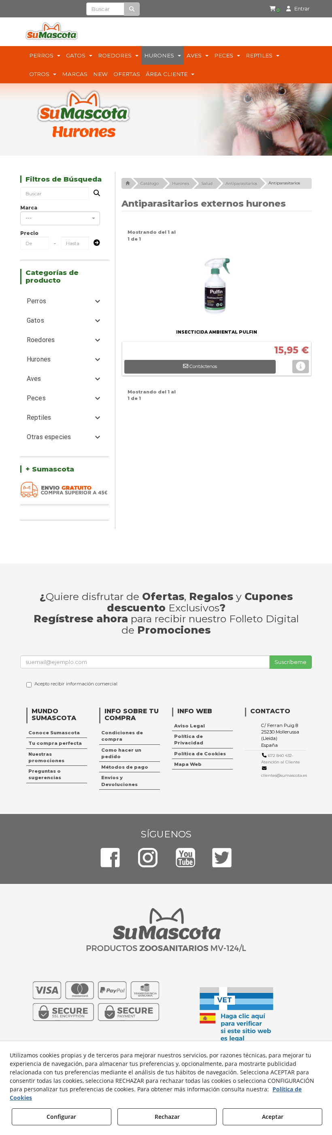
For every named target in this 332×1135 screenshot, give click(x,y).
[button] (276, 8)
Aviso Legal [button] (189, 726)
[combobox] (60, 218)
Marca (28, 208)
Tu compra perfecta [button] (55, 743)
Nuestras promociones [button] (46, 757)
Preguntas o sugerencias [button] (44, 774)
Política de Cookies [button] (200, 754)
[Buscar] (132, 9)
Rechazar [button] (167, 1116)
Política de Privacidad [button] (188, 739)
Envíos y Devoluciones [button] (119, 781)
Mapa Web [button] (188, 764)
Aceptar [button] (272, 1116)
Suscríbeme (290, 662)
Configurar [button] (61, 1116)
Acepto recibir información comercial (75, 684)
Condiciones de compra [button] (122, 736)
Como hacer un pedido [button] (121, 753)
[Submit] (94, 243)
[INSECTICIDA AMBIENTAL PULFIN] (216, 286)
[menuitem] (274, 8)
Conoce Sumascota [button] (54, 733)
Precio (29, 233)
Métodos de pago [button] (124, 767)
